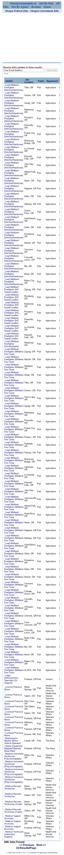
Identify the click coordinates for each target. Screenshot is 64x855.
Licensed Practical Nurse (13, 702)
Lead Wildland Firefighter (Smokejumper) (11, 344)
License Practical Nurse (13, 688)
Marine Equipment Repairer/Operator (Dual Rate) (13, 748)
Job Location (28, 81)
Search (47, 6)
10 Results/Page (26, 848)
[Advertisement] (32, 37)
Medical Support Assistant (12, 817)
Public (41, 81)
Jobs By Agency (20, 6)
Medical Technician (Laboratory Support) (13, 834)
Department (52, 81)
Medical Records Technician (12, 787)
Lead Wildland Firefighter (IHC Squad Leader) (11, 289)
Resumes (36, 6)
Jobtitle (9, 81)
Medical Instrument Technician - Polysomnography (13, 756)
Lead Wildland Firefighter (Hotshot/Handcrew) (13, 87)
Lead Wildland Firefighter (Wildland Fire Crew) (13, 351)
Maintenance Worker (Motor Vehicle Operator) (12, 740)
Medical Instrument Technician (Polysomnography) (13, 764)
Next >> (41, 845)
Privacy (6, 73)
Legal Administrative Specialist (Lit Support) (11, 679)
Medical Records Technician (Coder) (13, 802)
